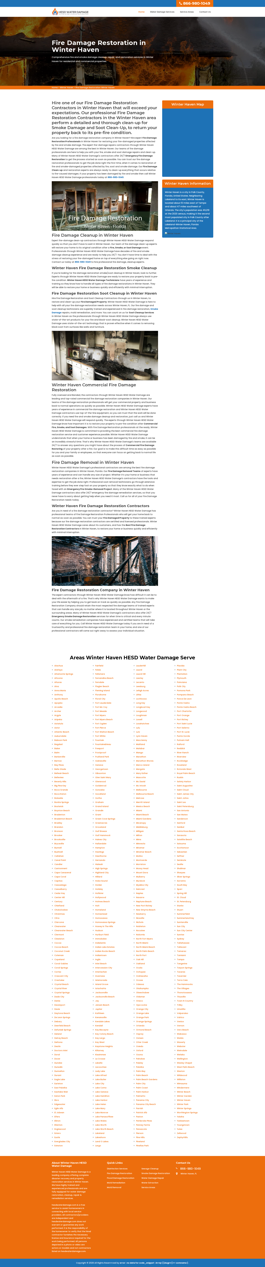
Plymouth (181, 678)
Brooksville (59, 839)
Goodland (100, 794)
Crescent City (61, 976)
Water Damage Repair (152, 1178)
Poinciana (182, 682)
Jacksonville (101, 992)
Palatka (140, 1067)
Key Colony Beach (104, 1034)
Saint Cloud (183, 789)
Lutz (138, 732)
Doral (57, 1054)
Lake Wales (101, 1120)
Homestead (101, 914)
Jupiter (98, 1009)
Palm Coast (142, 1087)
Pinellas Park (142, 1145)
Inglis (97, 959)
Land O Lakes (101, 1141)
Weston (181, 1071)
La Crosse (100, 1058)
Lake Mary (100, 1108)
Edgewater (59, 1104)
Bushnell (58, 852)
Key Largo (100, 1038)
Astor (57, 727)
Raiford (180, 744)
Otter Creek (142, 1042)
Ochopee (140, 971)
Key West (99, 1042)
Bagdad (58, 744)
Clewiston (59, 938)
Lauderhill (141, 665)
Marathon (141, 756)
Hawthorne (100, 856)
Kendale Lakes (102, 1021)
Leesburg (140, 686)
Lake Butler (100, 1079)
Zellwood (181, 1133)
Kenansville (101, 1017)
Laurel (139, 669)
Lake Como (101, 1087)
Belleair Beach (61, 773)
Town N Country (185, 1000)
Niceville (140, 918)
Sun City (181, 926)
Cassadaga (60, 885)
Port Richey (182, 719)
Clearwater (60, 926)
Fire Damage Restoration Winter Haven (95, 87)
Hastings (99, 852)
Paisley (139, 1063)
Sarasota (181, 835)
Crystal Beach (61, 984)
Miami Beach (142, 814)
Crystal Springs (62, 992)
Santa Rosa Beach (186, 831)
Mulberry (140, 876)
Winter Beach (183, 1091)
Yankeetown (183, 1120)
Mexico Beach (143, 806)
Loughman (141, 715)
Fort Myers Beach (104, 719)
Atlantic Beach (61, 732)
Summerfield (183, 914)
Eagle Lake (59, 1079)
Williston (181, 1079)
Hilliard (98, 876)
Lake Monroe (101, 1112)
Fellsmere (100, 674)
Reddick (181, 748)
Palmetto (140, 1096)
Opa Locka (141, 1005)
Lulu (138, 727)
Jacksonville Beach (105, 996)
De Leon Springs (62, 1017)
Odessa (140, 984)
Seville (180, 864)
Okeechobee (142, 992)
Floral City (100, 698)
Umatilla (181, 1009)
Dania (57, 1000)
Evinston (58, 1145)
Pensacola (141, 1129)
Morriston (141, 864)
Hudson (99, 930)
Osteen (139, 1038)
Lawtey (139, 678)
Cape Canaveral (62, 872)
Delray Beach (61, 1038)
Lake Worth (101, 1125)
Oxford (139, 1050)
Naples (139, 893)
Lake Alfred (101, 1075)
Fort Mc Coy (101, 707)
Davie (57, 1009)
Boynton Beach (62, 810)
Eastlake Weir (61, 1091)
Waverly (181, 1042)
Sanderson (182, 818)
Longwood (141, 711)
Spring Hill (182, 893)
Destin (57, 1046)
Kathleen (99, 1013)
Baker (57, 748)
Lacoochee (100, 1067)
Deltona (58, 1042)
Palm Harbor (142, 1091)
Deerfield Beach (62, 1025)
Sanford (181, 823)
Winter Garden (184, 1096)
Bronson (58, 831)
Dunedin (58, 1067)
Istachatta (100, 988)
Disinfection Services (117, 1168)
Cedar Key (59, 893)
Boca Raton (60, 794)
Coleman (59, 955)
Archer (57, 711)
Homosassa (101, 918)
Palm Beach (142, 1075)
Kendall (99, 1025)
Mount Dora (142, 872)
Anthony (58, 694)
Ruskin (180, 777)
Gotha (98, 798)
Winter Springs (184, 1108)
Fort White (100, 736)
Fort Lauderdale (103, 703)
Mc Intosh (141, 785)
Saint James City (185, 794)
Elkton (57, 1120)
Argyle (57, 715)
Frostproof (100, 752)
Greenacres (101, 823)
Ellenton (58, 1125)
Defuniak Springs (62, 1029)
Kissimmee (100, 1054)
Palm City (140, 1083)
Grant (98, 814)
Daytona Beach (62, 1013)
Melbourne (141, 789)
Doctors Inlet (60, 1050)
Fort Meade (101, 711)
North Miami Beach (145, 947)
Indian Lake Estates (105, 947)
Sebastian (182, 852)
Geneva (99, 765)
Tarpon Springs (184, 967)
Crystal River (60, 988)
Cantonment (60, 868)
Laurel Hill (141, 674)
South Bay (182, 885)
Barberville (59, 756)
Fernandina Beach (104, 678)
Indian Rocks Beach (105, 951)
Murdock (140, 880)
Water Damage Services (162, 12)
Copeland (59, 959)
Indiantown (101, 955)
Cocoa (57, 943)
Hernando (100, 860)
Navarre (140, 897)
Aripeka (58, 719)
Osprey (139, 1034)
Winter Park (182, 1104)
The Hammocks (185, 984)
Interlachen (101, 971)
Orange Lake (142, 1013)
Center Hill (59, 897)
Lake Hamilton (102, 1096)
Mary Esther (142, 773)
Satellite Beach (184, 839)
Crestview (59, 980)
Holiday (99, 889)
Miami (139, 810)
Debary (58, 1021)
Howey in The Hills (104, 926)
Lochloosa (141, 698)
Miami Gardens (143, 818)
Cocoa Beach (61, 947)
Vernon (180, 1025)
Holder (98, 885)
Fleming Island (102, 690)
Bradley (58, 823)
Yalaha (180, 1116)
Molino (139, 856)
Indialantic (100, 943)
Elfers (57, 1116)
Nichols (139, 922)
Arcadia (58, 707)
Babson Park (60, 740)
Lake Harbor (101, 1100)
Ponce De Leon (184, 698)
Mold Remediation (116, 1182)
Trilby (179, 1005)
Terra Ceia (182, 980)
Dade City (59, 996)
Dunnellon (59, 1071)
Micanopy (141, 823)
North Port (141, 955)
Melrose (140, 798)
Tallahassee (183, 943)
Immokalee (101, 938)
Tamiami (181, 955)
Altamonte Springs (63, 674)
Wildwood (182, 1075)
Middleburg (142, 827)
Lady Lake (100, 1071)
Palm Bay (140, 1071)
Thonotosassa (184, 992)
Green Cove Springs (105, 818)
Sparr (179, 889)
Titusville (181, 996)
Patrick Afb (141, 1112)
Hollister (99, 893)
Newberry (141, 914)
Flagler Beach (102, 686)
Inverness (100, 976)
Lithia (138, 694)
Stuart (180, 909)
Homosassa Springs (105, 922)
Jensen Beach (102, 1005)
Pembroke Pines (144, 1120)
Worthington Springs (187, 1112)
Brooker (58, 835)
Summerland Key (185, 918)
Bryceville (59, 843)
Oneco (139, 1000)
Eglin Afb (58, 1108)
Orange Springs (144, 1021)
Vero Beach (183, 1029)
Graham (99, 802)
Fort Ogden (101, 723)
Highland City (102, 872)
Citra (56, 918)
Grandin (99, 810)
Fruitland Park (102, 756)
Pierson (139, 1133)
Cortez (57, 971)
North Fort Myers (144, 938)
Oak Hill (140, 959)
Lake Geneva (101, 1091)
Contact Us (205, 12)
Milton (139, 835)
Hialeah (99, 864)
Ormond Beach (143, 1029)
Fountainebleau (103, 744)
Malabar (140, 748)
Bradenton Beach (63, 818)
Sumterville (182, 922)
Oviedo (139, 1046)
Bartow (58, 760)
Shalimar (181, 868)
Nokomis (140, 934)
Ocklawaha (142, 976)
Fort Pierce (100, 727)
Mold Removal (114, 1187)
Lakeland (99, 1133)
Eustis (57, 1137)
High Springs (101, 868)
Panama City (142, 1100)
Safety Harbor (184, 781)
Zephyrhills (182, 1137)
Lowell (139, 719)
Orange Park (142, 1017)
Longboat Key (143, 707)
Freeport (99, 748)
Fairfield (99, 665)
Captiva (58, 880)
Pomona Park (183, 690)
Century (58, 901)
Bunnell (58, 847)
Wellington (182, 1058)
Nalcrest (140, 889)
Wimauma (182, 1083)
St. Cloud (181, 897)
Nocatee (140, 930)
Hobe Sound (101, 880)
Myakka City (142, 885)
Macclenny (141, 740)
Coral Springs (61, 967)
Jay (97, 1000)
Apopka (58, 703)
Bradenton (59, 814)
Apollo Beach (61, 698)
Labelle (98, 1063)
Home (141, 12)
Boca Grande (61, 789)
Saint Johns (183, 798)
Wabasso (182, 1034)
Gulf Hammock (102, 835)
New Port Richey (144, 905)
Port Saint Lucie (184, 723)
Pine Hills (140, 1137)
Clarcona (59, 922)
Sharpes (181, 872)
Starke (180, 905)
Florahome (100, 694)
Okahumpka (142, 988)
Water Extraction (149, 1182)
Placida (180, 665)
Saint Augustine (185, 785)
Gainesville (100, 760)
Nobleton (140, 926)
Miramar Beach (143, 852)
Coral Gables (61, 963)
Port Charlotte (184, 711)
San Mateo (182, 814)
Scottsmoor (183, 847)
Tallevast (181, 947)
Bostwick (58, 806)
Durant (57, 1075)
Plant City (181, 669)
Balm (56, 752)
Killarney (99, 1050)
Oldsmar (140, 996)
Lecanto (140, 682)
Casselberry (60, 889)
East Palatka (60, 1087)
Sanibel (180, 827)
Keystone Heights (104, 1046)
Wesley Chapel (184, 1063)
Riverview (181, 756)
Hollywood (100, 897)
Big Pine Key (60, 785)
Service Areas (187, 12)
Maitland (140, 744)
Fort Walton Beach (104, 732)
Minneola (140, 843)
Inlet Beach (101, 963)
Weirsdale (182, 1050)
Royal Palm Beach (186, 773)
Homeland (100, 909)
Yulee (179, 1129)
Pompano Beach (185, 694)
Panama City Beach (146, 1104)
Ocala (139, 967)
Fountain (99, 740)
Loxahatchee (142, 723)
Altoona (58, 678)
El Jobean (59, 1112)
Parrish (139, 1108)
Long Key (140, 703)
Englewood (60, 1129)
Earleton (58, 1083)
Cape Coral (60, 876)
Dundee (58, 1063)
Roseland (181, 765)
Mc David (140, 781)
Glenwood (100, 781)
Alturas (58, 682)
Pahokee (140, 1058)
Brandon (58, 827)
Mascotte (141, 777)
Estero (57, 1133)
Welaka (181, 1054)
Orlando (140, 1025)
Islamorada (101, 980)
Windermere (183, 1087)
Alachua (58, 665)
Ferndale (99, 682)
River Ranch (183, 752)
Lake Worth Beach (104, 1129)
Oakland (140, 963)
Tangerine (182, 963)
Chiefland (59, 905)
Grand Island (101, 806)
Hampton (100, 847)
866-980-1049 (196, 3)
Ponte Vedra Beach (186, 707)
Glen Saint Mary (103, 777)
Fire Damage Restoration (119, 1173)
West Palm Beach (185, 1067)
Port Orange (183, 715)
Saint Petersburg (185, 806)
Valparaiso (182, 1013)
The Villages (183, 988)
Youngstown (183, 1125)
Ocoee (139, 980)
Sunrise (180, 934)
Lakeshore (100, 1137)
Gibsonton (100, 773)
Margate (140, 769)
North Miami (142, 943)
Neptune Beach (144, 901)
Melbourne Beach (145, 794)
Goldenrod (100, 785)
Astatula (58, 723)
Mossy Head (142, 868)
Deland (58, 1034)
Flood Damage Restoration (120, 1178)
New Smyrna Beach (145, 909)
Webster (181, 1046)
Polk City (181, 686)
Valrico (180, 1017)
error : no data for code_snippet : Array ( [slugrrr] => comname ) (154, 1262)
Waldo (180, 1038)
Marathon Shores (144, 760)
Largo (98, 1145)
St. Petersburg (184, 901)
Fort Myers (100, 715)
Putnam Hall (183, 740)
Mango (139, 752)
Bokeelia (58, 798)
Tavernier (181, 976)
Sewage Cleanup (150, 1168)
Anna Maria (60, 690)
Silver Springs (183, 876)
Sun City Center (184, 930)
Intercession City (103, 967)
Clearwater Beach (63, 930)
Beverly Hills (60, 781)
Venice (180, 1021)
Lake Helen (100, 1104)
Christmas (59, 914)
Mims (138, 839)
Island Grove (101, 984)
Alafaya (58, 669)
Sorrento (181, 880)
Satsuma (181, 843)
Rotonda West (184, 769)
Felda (98, 669)
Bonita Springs (61, 802)
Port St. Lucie (183, 732)
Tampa (180, 959)
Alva (56, 686)
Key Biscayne (101, 1029)
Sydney (180, 938)
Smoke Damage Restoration (155, 1173)
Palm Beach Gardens (146, 1079)
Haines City (100, 839)
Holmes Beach (102, 901)
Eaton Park (59, 1096)
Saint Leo (181, 802)
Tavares (181, 971)
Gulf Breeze (101, 831)
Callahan (59, 856)
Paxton (139, 1116)
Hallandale (100, 843)
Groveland (100, 827)
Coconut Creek (62, 951)
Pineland (140, 1141)
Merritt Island (142, 802)
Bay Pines (59, 765)
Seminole (181, 860)
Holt (97, 905)
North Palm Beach (145, 951)
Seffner (180, 856)
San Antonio (183, 810)
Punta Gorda (183, 736)
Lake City (99, 1083)
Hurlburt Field (102, 934)
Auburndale (60, 736)
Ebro (56, 1100)
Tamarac (181, 951)
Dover (57, 1058)
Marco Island (142, 765)
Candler (58, 864)
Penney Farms (143, 1125)
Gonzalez (100, 789)
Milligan (140, 831)
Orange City (142, 1009)
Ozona (139, 1054)
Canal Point (60, 860)
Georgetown (101, 769)
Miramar (140, 847)
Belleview (59, 777)
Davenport (59, 1005)
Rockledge (182, 760)
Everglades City (62, 1141)
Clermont (59, 934)
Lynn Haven (141, 736)
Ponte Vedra (183, 703)
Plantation (182, 674)
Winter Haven (66, 87)
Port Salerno (183, 727)
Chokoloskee (61, 909)
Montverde (141, 860)
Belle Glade (60, 769)
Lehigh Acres (142, 690)
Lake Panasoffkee (104, 1116)
